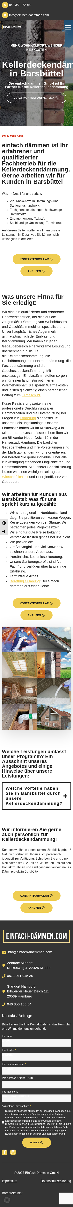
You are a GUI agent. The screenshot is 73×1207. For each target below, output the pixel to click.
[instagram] (13, 1152)
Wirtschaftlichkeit (15, 477)
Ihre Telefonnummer (14, 1064)
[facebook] (4, 1152)
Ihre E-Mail (9, 1050)
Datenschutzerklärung (56, 1181)
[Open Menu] (68, 27)
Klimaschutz (31, 395)
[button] (7, 1200)
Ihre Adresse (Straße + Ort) (17, 1078)
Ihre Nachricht (10, 1091)
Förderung (28, 418)
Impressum (9, 1181)
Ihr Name (7, 1036)
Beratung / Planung (25, 581)
